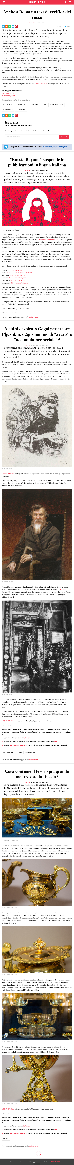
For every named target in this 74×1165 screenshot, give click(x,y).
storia (5, 1139)
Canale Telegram (18, 270)
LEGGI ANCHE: (8, 474)
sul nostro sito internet (17, 745)
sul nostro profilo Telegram (55, 147)
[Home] (4, 2)
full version (33, 317)
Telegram (26, 738)
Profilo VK (30, 273)
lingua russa (34, 105)
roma (45, 105)
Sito (9, 270)
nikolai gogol (30, 752)
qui (9, 86)
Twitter (69, 26)
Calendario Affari (56, 105)
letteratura (8, 105)
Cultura (27, 345)
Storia (27, 170)
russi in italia (21, 105)
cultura (19, 752)
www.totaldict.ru (41, 84)
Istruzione (32, 22)
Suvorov (63, 590)
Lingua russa (8, 110)
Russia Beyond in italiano (48, 240)
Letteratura (21, 110)
